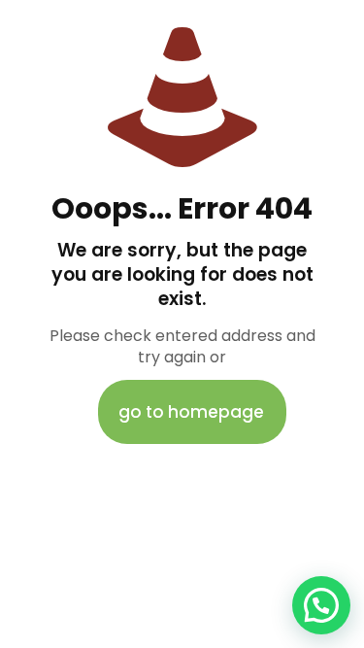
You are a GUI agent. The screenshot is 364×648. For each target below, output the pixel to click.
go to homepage (191, 412)
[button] (321, 605)
